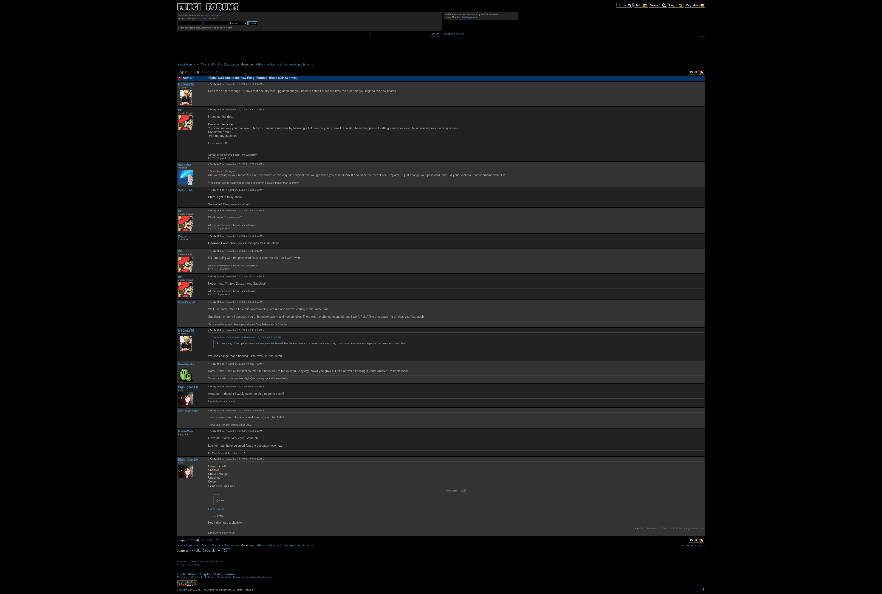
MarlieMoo (185, 431)
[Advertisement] (441, 51)
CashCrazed (186, 302)
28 (217, 72)
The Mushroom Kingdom (194, 574)
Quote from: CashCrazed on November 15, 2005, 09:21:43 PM (247, 337)
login (207, 15)
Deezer (183, 236)
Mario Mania (224, 577)
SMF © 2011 (197, 561)
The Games (183, 577)
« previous (689, 545)
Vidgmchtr (185, 190)
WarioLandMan (188, 411)
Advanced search (453, 34)
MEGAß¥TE (186, 84)
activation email (205, 18)
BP (180, 110)
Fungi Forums (225, 574)
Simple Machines (215, 561)
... (214, 72)
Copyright (182, 589)
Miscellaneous (264, 577)
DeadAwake (186, 364)
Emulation (238, 577)
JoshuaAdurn (469, 17)
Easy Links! (216, 509)
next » (701, 545)
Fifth (259, 64)
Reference (210, 577)
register (217, 15)
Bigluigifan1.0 (188, 387)
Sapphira (184, 164)
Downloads (197, 577)
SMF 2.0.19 (183, 561)
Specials (250, 577)
